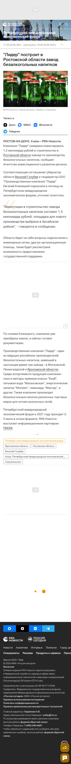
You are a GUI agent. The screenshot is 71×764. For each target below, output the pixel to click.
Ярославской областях (42, 369)
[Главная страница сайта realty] (20, 24)
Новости (8, 647)
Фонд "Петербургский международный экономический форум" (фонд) (37, 456)
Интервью (37, 647)
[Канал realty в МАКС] (9, 628)
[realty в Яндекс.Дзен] (22, 628)
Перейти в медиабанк (46, 110)
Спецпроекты (11, 653)
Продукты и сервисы (48, 653)
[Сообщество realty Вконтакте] (35, 628)
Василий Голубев (26, 177)
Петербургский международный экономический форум (34, 440)
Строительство (13, 462)
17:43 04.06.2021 (12, 45)
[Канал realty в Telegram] (48, 628)
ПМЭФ (8, 428)
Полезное (51, 647)
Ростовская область (43, 446)
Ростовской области (17, 155)
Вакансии (8, 666)
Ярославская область (16, 446)
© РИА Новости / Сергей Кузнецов (19, 110)
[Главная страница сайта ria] (3, 24)
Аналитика (22, 647)
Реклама (28, 653)
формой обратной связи (33, 722)
